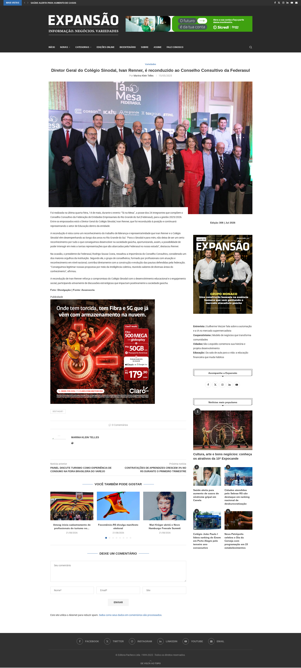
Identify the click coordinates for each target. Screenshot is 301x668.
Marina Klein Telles (143, 75)
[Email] (296, 3)
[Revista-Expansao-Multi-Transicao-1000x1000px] (102, 301)
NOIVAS (64, 47)
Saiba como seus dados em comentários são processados (130, 615)
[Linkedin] (287, 3)
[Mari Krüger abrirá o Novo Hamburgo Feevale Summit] (164, 506)
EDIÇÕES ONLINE (105, 47)
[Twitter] (279, 3)
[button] (24, 3)
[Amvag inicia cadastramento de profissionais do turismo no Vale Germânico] (71, 506)
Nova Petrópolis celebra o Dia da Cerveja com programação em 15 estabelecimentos (236, 541)
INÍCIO (52, 47)
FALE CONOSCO (175, 47)
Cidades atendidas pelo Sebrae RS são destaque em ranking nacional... (73, 3)
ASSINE (157, 47)
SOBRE (144, 47)
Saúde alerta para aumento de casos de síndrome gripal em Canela (206, 495)
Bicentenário (128, 47)
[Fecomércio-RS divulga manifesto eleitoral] (118, 506)
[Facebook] (275, 3)
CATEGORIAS (82, 47)
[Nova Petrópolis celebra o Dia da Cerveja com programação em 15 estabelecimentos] (238, 520)
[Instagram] (283, 3)
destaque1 (58, 411)
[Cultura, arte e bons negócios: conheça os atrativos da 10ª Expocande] (222, 430)
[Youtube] (292, 3)
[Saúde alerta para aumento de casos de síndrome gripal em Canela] (207, 476)
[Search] (250, 47)
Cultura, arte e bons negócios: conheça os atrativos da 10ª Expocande (222, 456)
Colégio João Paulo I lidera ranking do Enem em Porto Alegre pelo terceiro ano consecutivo (207, 541)
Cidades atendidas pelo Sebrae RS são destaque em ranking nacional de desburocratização (237, 497)
